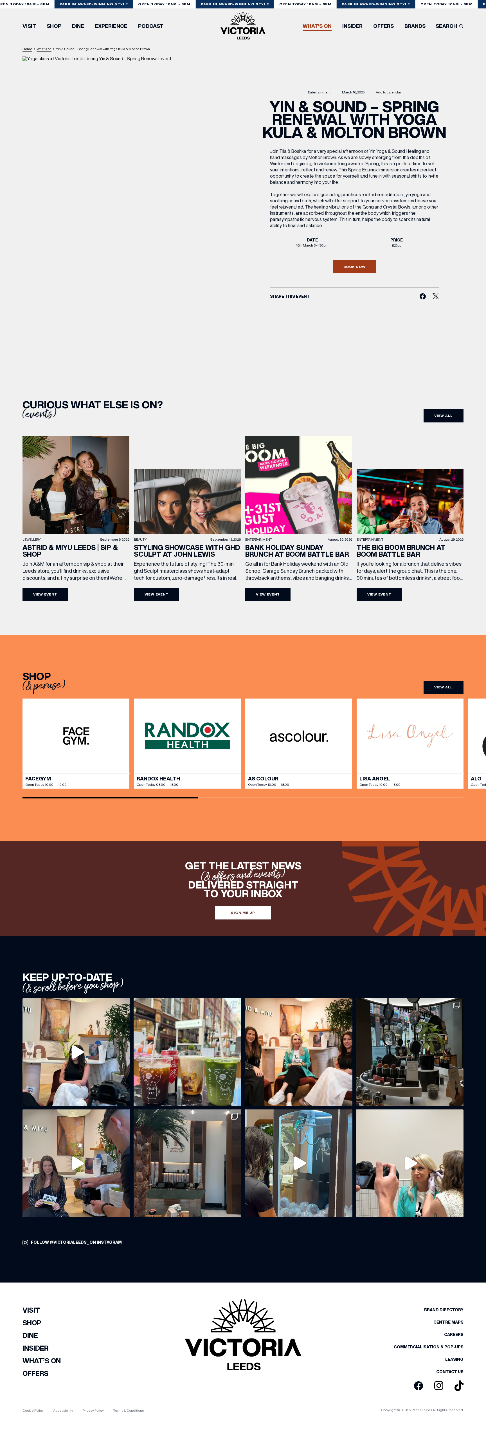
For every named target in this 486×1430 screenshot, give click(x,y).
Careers (454, 1335)
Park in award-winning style (94, 4)
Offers (383, 25)
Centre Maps (448, 1322)
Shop (54, 25)
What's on (44, 49)
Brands (415, 25)
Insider (352, 25)
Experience (111, 25)
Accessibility (63, 1410)
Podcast (150, 25)
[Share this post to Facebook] (423, 296)
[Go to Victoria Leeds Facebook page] (418, 1386)
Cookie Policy (33, 1410)
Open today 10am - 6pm (164, 4)
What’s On (317, 25)
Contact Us (450, 1372)
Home (27, 49)
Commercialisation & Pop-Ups (429, 1347)
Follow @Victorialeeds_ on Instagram (76, 1242)
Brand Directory (444, 1310)
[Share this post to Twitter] (436, 296)
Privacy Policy (93, 1410)
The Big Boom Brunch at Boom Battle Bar (401, 551)
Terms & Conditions (128, 1410)
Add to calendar (388, 92)
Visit (29, 25)
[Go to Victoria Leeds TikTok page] (459, 1386)
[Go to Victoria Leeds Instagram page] (438, 1386)
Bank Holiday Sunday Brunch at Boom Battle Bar (297, 551)
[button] (465, 744)
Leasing (454, 1359)
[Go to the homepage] (243, 26)
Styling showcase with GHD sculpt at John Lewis (187, 551)
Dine (78, 25)
